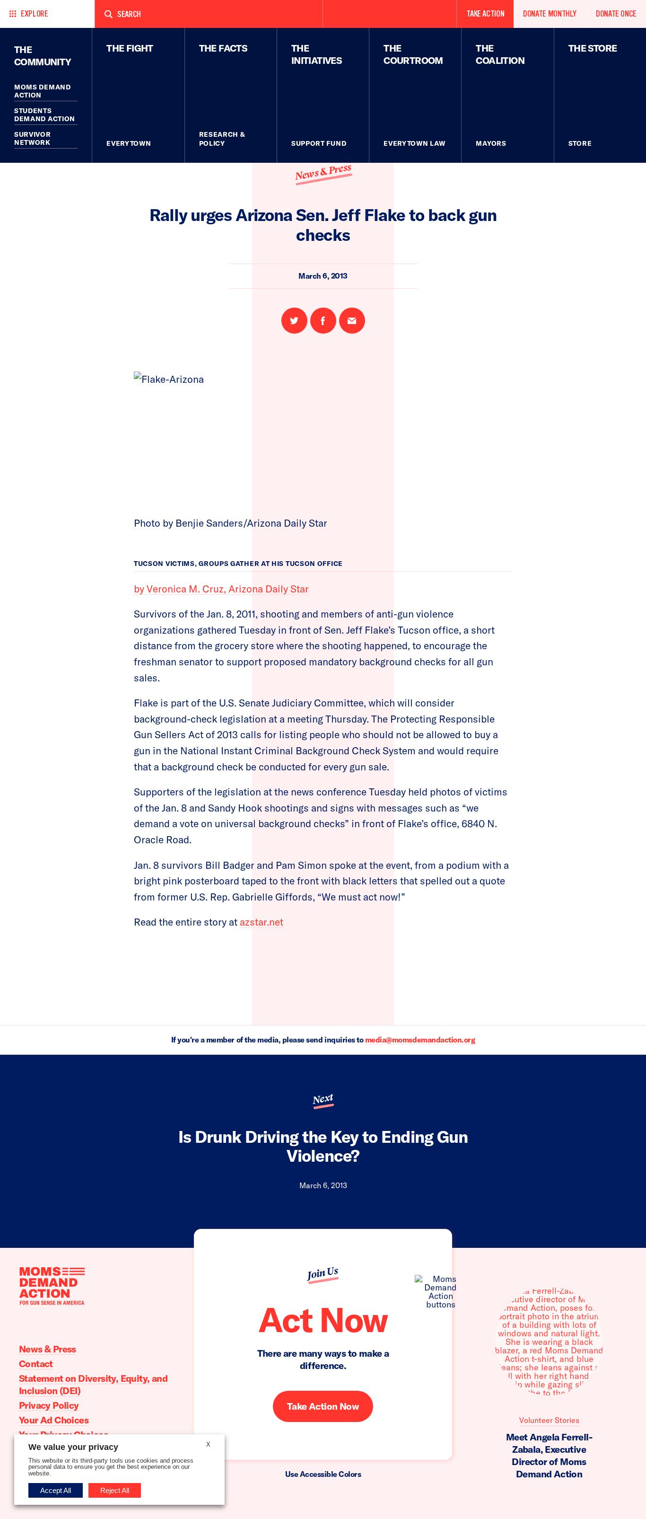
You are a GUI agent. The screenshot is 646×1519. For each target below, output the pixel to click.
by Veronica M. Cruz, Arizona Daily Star (221, 589)
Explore (34, 14)
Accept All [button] (55, 1490)
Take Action (485, 14)
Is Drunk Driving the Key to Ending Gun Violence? (322, 1146)
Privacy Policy (49, 1405)
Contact (36, 1363)
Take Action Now (323, 1406)
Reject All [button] (114, 1490)
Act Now (323, 1319)
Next (322, 1098)
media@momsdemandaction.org (420, 1039)
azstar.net (261, 922)
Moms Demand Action (42, 91)
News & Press (323, 172)
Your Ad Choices (53, 1420)
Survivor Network (32, 138)
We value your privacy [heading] (73, 1447)
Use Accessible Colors (323, 1474)
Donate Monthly (549, 14)
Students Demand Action (44, 115)
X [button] (208, 1444)
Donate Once (616, 14)
